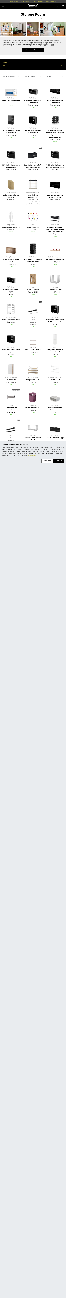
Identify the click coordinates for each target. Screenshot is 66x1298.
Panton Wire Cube (55, 289)
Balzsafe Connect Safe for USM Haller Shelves (33, 166)
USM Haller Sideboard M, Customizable (33, 132)
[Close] (64, 1)
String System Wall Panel (11, 320)
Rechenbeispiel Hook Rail (55, 259)
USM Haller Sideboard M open (11, 351)
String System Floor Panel (11, 227)
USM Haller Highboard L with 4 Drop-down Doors (55, 166)
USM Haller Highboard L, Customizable (11, 166)
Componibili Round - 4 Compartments (55, 351)
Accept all (58, 461)
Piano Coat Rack (33, 289)
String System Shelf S (33, 380)
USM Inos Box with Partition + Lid (55, 409)
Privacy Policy (32, 455)
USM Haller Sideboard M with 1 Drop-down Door (55, 321)
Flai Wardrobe (11, 380)
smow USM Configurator (11, 100)
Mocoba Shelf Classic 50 (33, 350)
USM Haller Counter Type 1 (55, 439)
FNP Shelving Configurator (33, 196)
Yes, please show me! (33, 50)
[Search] (58, 6)
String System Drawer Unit (11, 260)
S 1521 (11, 438)
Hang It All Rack (33, 227)
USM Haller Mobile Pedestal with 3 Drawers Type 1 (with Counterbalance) (55, 134)
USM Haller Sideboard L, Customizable (33, 101)
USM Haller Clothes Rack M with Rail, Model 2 (33, 260)
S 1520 (33, 320)
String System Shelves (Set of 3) (11, 196)
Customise (47, 461)
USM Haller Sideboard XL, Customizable (55, 101)
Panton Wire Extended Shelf (33, 439)
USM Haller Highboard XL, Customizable (55, 196)
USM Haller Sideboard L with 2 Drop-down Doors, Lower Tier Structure (55, 229)
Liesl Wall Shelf (55, 380)
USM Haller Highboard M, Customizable (11, 132)
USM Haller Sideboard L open (11, 290)
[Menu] (3, 6)
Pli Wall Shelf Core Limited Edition (11, 409)
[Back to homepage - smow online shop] (33, 5)
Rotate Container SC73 (33, 408)
